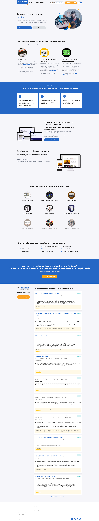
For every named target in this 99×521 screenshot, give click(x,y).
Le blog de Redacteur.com (54, 508)
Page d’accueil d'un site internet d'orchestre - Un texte (48, 455)
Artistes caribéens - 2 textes (42, 356)
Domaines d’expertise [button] (39, 2)
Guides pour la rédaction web (55, 505)
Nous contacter (68, 508)
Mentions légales (21, 514)
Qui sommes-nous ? (21, 508)
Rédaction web (36, 510)
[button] (80, 2)
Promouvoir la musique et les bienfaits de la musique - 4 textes (51, 378)
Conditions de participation (70, 505)
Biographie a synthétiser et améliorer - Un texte (47, 293)
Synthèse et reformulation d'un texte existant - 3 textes (49, 437)
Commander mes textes (49, 276)
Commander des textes (24, 27)
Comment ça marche (21, 505)
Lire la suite (67, 431)
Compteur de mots (53, 510)
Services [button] (31, 2)
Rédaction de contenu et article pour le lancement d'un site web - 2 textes (53, 416)
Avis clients (67, 512)
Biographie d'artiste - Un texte (42, 335)
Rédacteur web (36, 506)
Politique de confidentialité (22, 512)
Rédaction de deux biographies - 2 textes (45, 476)
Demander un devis (39, 27)
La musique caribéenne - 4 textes (43, 396)
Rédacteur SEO (36, 508)
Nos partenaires (68, 510)
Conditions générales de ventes (23, 510)
